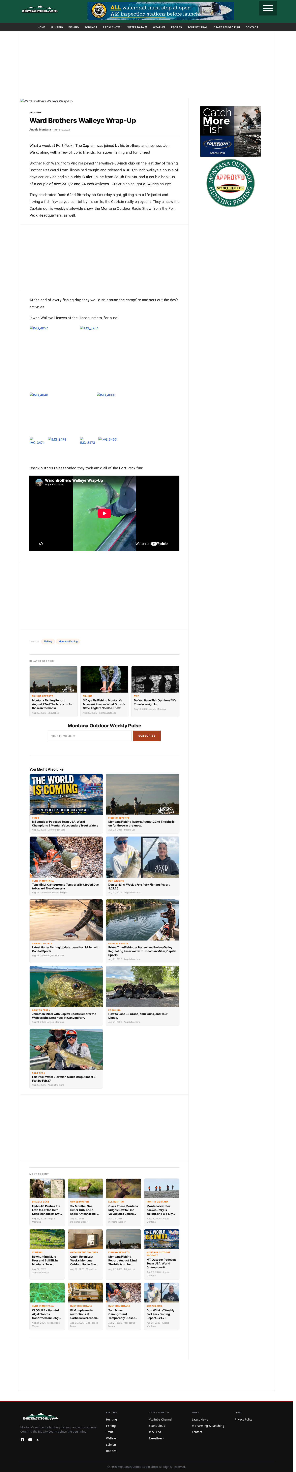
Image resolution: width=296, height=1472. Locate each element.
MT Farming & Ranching (208, 1426)
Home (41, 27)
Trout (109, 1432)
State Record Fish (227, 27)
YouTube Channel (160, 1419)
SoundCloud (157, 1426)
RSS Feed (155, 1432)
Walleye (111, 1438)
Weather (159, 27)
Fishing (73, 27)
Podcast (91, 27)
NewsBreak (156, 1438)
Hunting (57, 27)
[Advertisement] (146, 65)
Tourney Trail (198, 27)
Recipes (176, 27)
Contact (252, 27)
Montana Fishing (68, 641)
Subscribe (146, 735)
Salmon (111, 1444)
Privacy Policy (244, 1419)
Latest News (200, 1419)
